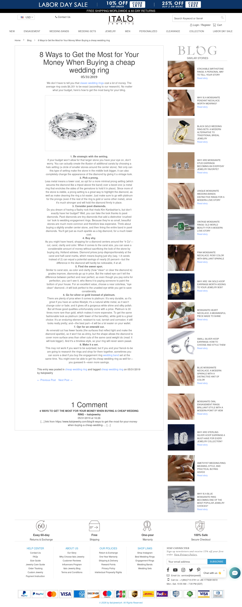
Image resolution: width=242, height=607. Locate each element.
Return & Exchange (108, 552)
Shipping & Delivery (108, 560)
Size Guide (35, 560)
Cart (219, 25)
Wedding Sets (145, 568)
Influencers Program (72, 564)
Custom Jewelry (35, 572)
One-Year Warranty (108, 556)
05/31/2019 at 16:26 (89, 418)
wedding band (111, 355)
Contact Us (63, 17)
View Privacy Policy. (185, 554)
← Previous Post (46, 380)
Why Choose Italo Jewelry (71, 556)
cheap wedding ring (76, 369)
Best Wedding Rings (145, 556)
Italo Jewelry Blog (71, 568)
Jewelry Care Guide (35, 564)
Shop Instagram (145, 552)
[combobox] (199, 18)
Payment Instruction (35, 576)
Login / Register (201, 25)
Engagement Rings (145, 560)
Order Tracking (35, 568)
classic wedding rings (92, 83)
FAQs (35, 556)
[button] (26, 17)
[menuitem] (12, 31)
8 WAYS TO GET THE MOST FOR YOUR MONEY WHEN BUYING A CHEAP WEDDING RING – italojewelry (89, 412)
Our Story (71, 552)
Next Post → (65, 380)
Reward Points (108, 564)
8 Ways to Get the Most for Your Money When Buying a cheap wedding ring (89, 62)
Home (18, 40)
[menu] (121, 31)
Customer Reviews (72, 560)
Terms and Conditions (71, 572)
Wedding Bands (145, 564)
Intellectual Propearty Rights (108, 572)
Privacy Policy (108, 568)
